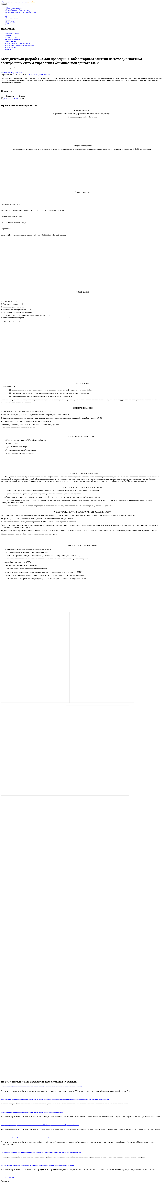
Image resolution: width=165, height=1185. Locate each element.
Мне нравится (10, 1177)
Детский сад (10, 16)
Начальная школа (12, 18)
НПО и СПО (10, 22)
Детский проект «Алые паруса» (17, 10)
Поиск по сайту (11, 41)
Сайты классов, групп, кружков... (18, 43)
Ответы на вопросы (13, 39)
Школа (8, 20)
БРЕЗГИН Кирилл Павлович (39, 75)
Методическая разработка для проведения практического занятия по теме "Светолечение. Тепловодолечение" (32, 1112)
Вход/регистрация (12, 33)
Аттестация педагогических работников (20, 12)
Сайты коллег (10, 47)
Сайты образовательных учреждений (19, 45)
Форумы (8, 49)
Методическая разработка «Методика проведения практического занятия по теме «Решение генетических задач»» (33, 1137)
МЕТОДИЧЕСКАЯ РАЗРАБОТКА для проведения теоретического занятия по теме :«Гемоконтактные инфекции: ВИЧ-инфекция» (38, 1165)
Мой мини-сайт (11, 37)
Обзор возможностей (13, 8)
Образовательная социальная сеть (18, 2)
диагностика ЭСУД (10, 98)
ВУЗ (7, 24)
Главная (8, 35)
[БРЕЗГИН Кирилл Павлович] (13, 73)
